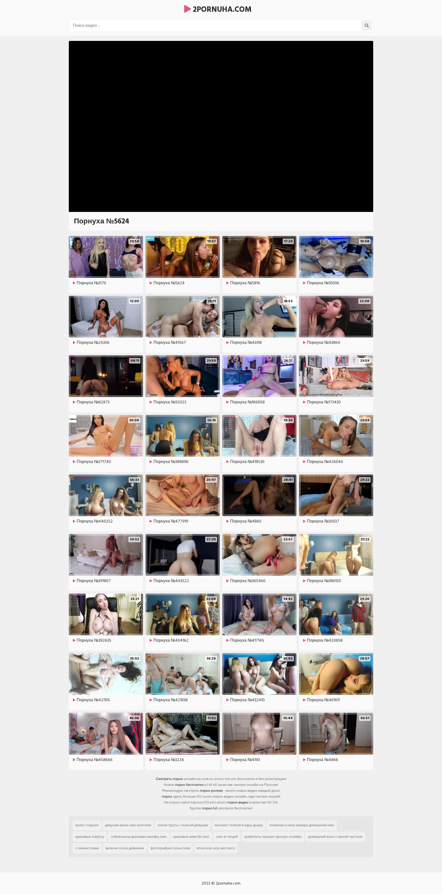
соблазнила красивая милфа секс (139, 837)
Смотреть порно (169, 779)
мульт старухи (86, 825)
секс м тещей (227, 837)
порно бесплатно (189, 785)
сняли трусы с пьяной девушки (183, 825)
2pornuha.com (221, 9)
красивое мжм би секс (191, 837)
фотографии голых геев (170, 848)
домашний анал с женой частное (335, 837)
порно (167, 796)
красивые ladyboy (89, 837)
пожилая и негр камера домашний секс (301, 825)
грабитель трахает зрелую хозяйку (273, 837)
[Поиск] (367, 25)
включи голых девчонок (125, 848)
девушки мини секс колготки (128, 825)
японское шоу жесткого (215, 848)
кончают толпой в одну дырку (239, 825)
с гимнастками (87, 848)
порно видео (237, 802)
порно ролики (211, 791)
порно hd (209, 808)
